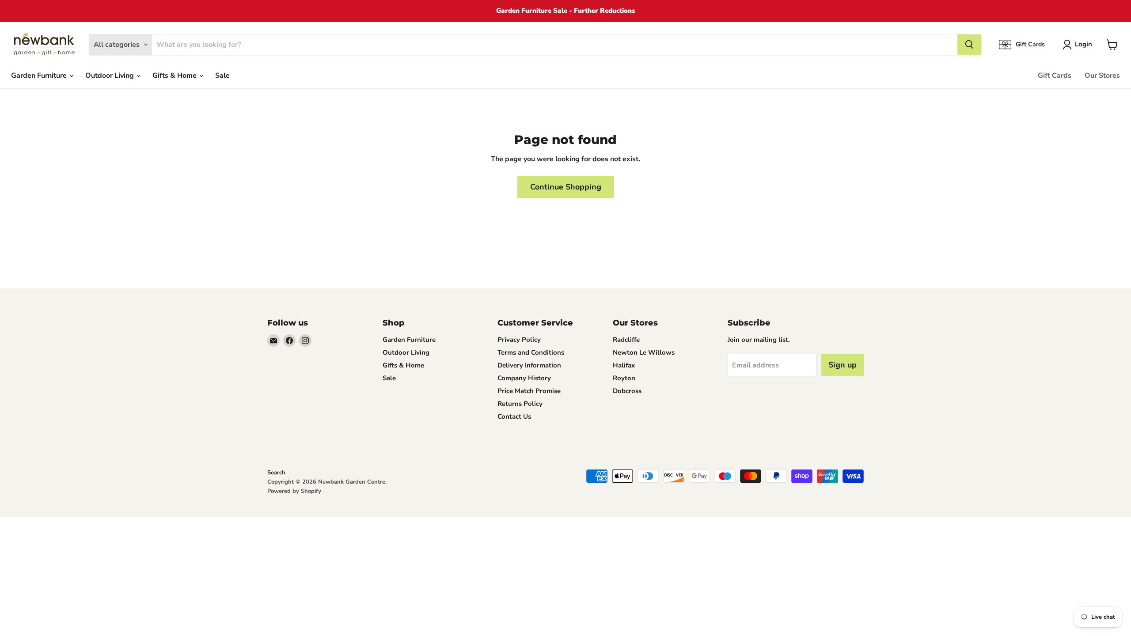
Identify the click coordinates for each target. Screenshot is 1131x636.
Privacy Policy (519, 339)
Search (276, 473)
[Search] (969, 44)
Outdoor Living (110, 75)
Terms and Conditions (530, 352)
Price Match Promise (529, 390)
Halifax (624, 365)
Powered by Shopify (294, 491)
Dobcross (627, 390)
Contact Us (514, 416)
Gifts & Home (175, 75)
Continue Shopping (565, 187)
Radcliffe (626, 339)
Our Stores (1102, 75)
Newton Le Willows (644, 352)
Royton (624, 378)
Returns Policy (520, 403)
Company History (524, 378)
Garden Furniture (39, 75)
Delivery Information (529, 365)
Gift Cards (1054, 75)
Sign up (842, 365)
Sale (222, 75)
